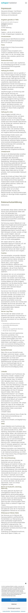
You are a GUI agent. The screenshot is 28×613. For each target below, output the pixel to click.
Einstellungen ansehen (14, 608)
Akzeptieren (14, 600)
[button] (26, 583)
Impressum (23, 611)
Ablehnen (14, 604)
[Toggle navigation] (26, 3)
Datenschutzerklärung (15, 611)
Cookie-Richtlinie (6, 611)
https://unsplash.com (14, 51)
